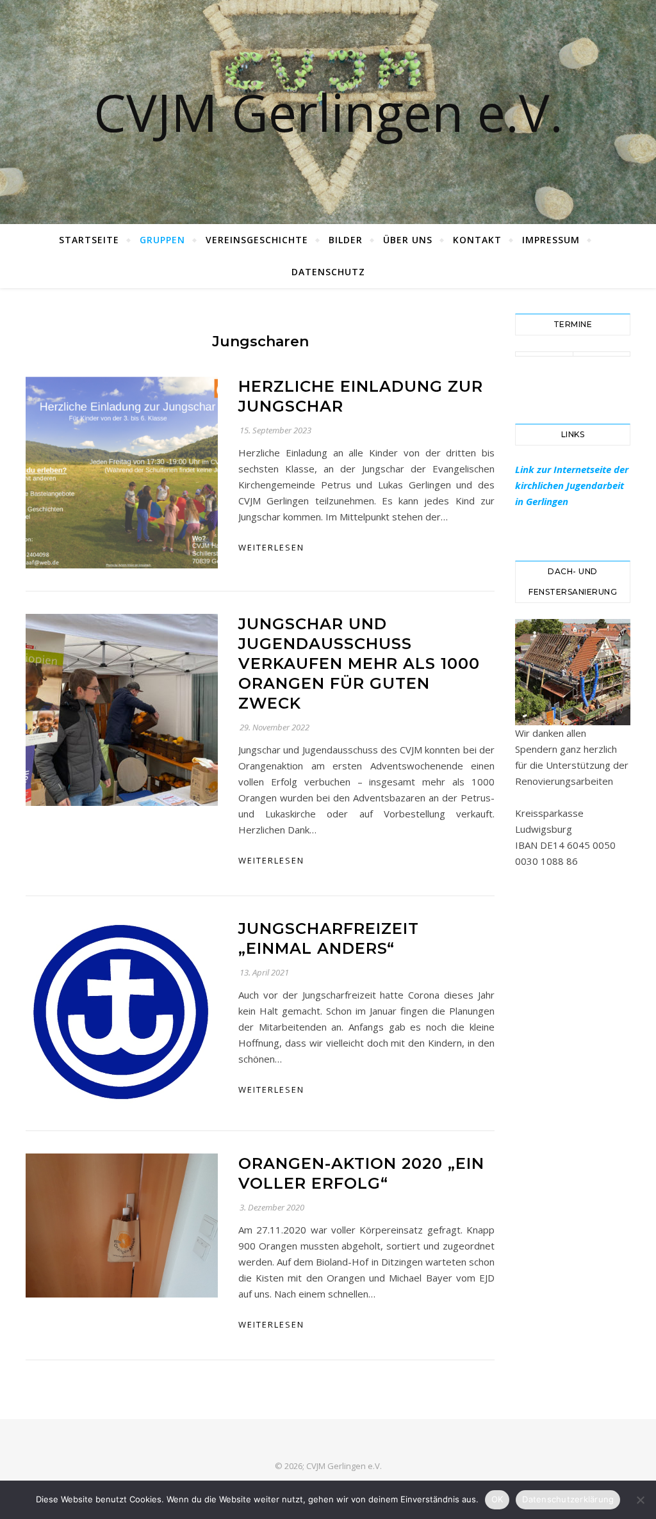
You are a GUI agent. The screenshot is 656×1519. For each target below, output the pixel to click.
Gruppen (162, 240)
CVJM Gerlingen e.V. (328, 112)
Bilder (346, 240)
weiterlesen (271, 547)
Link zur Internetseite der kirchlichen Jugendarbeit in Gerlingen (571, 485)
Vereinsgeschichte (257, 240)
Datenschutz (328, 272)
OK (497, 1499)
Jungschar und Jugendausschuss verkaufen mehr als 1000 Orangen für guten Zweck (359, 663)
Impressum (551, 240)
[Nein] (640, 1499)
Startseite (89, 240)
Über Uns (407, 240)
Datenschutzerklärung (568, 1499)
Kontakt (477, 240)
